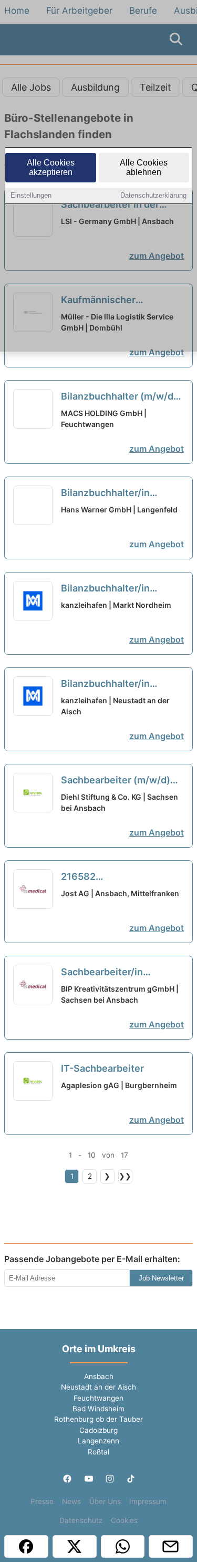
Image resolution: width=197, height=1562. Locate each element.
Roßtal (98, 1452)
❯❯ (125, 1176)
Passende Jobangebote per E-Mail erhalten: (92, 1259)
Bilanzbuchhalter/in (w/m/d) (105, 493)
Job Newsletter (161, 1278)
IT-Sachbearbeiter (102, 1068)
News (71, 1501)
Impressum (148, 1501)
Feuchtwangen (98, 1398)
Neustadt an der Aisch (98, 1387)
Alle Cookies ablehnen (144, 167)
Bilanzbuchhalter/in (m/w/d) (105, 589)
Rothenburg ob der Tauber (98, 1419)
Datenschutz (80, 1520)
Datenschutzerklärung (153, 195)
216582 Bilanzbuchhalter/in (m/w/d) (105, 877)
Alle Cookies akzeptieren (51, 167)
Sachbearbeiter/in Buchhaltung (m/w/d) (118, 972)
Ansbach (98, 1376)
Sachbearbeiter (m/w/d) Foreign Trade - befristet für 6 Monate (116, 780)
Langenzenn (98, 1441)
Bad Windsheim (98, 1408)
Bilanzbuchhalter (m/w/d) (119, 397)
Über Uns (105, 1501)
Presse (42, 1501)
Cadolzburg (98, 1430)
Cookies (124, 1520)
